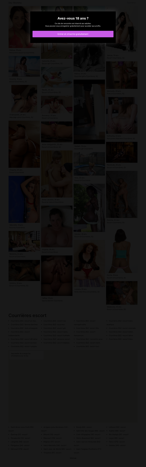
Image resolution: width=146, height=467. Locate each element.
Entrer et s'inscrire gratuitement (73, 34)
